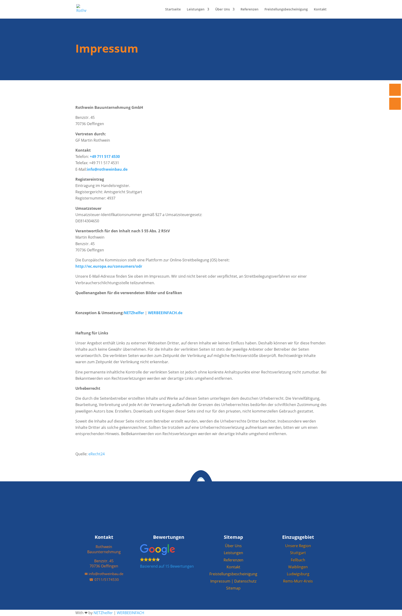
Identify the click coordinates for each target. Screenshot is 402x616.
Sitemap (233, 588)
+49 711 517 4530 (105, 156)
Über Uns (222, 9)
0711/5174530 (104, 579)
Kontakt (320, 9)
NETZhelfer (134, 312)
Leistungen (195, 9)
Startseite (173, 9)
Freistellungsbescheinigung (286, 9)
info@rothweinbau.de (107, 169)
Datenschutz (245, 581)
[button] (168, 557)
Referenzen (249, 9)
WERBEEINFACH (130, 612)
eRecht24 (96, 453)
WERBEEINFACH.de (165, 312)
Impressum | (222, 581)
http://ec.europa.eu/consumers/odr (108, 266)
